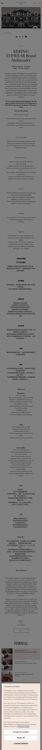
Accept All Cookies (21, 732)
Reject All (21, 738)
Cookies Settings (21, 743)
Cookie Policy (23, 726)
